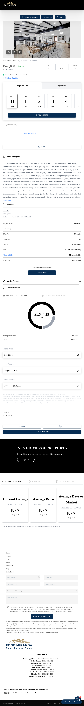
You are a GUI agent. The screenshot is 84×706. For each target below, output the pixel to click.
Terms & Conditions (19, 632)
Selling (8, 562)
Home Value (9, 565)
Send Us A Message (42, 616)
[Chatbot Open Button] (77, 699)
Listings (8, 556)
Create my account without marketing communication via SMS (42, 632)
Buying (8, 559)
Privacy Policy (67, 611)
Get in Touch (10, 572)
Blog (7, 569)
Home (8, 553)
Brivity (11, 703)
